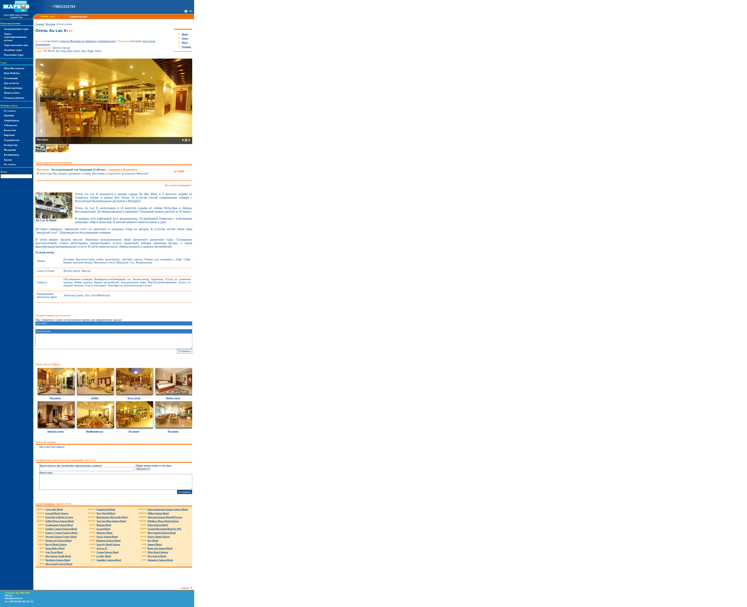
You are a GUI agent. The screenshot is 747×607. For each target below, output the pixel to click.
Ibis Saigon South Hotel (58, 556)
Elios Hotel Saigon (157, 552)
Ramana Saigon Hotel (108, 540)
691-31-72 (27, 601)
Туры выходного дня (16, 45)
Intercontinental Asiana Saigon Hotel (167, 509)
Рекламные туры (13, 54)
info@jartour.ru (13, 598)
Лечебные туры (13, 49)
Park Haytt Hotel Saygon (59, 517)
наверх (185, 587)
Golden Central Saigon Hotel (61, 528)
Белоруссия (10, 144)
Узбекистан (10, 125)
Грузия (8, 159)
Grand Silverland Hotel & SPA (164, 528)
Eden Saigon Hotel (157, 524)
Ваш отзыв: (46, 472)
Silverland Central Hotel (58, 563)
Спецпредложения (78, 16)
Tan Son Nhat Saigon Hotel (111, 521)
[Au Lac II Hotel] (53, 217)
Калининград (11, 154)
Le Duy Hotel (103, 556)
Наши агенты (11, 92)
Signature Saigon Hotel (160, 560)
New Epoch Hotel (156, 556)
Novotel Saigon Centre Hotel (61, 536)
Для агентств (11, 83)
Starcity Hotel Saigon (108, 544)
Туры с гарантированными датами (15, 37)
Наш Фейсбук (12, 73)
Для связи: (41, 323)
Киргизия (9, 135)
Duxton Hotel (103, 524)
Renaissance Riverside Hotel (112, 517)
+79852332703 (63, 6)
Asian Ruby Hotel (55, 548)
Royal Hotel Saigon (56, 544)
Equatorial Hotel (105, 509)
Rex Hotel (152, 540)
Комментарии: (43, 331)
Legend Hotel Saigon (56, 513)
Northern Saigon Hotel (57, 560)
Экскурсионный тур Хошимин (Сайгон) (87, 169)
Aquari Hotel (154, 544)
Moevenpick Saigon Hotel (161, 532)
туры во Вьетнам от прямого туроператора (87, 41)
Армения (9, 115)
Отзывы (186, 46)
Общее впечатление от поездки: (154, 465)
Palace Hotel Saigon (158, 536)
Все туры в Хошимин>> (178, 185)
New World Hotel (105, 513)
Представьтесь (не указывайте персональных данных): (70, 465)
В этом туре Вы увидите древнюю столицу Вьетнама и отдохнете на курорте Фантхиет (93, 173)
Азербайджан (11, 120)
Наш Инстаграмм (14, 68)
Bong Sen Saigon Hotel (160, 548)
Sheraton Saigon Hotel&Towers (164, 517)
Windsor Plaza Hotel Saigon (163, 521)
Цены (185, 34)
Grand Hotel (103, 528)
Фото (185, 42)
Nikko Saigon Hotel (158, 513)
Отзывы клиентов (14, 97)
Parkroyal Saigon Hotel (58, 540)
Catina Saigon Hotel (107, 552)
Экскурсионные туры (16, 28)
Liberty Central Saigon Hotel (61, 532)
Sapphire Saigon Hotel (108, 560)
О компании (11, 78)
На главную (10, 111)
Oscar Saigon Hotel (107, 536)
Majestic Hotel (104, 532)
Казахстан (10, 130)
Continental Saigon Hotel (59, 524)
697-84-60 (15, 601)
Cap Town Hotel (54, 552)
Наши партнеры (13, 87)
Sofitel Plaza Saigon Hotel (59, 521)
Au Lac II (101, 548)
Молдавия (10, 149)
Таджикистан (11, 140)
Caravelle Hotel (54, 509)
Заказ (185, 38)
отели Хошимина (45, 503)
